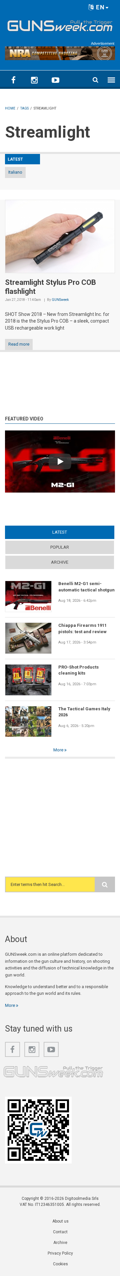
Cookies (60, 1264)
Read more (18, 344)
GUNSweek (60, 300)
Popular (59, 547)
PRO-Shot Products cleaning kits (78, 670)
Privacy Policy (60, 1253)
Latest (72, 532)
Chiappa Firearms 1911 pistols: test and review (82, 628)
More (58, 749)
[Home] (60, 24)
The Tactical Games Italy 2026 (84, 711)
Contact (60, 1232)
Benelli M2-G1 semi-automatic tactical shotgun (86, 586)
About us (60, 1221)
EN (99, 7)
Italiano (15, 172)
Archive (59, 562)
